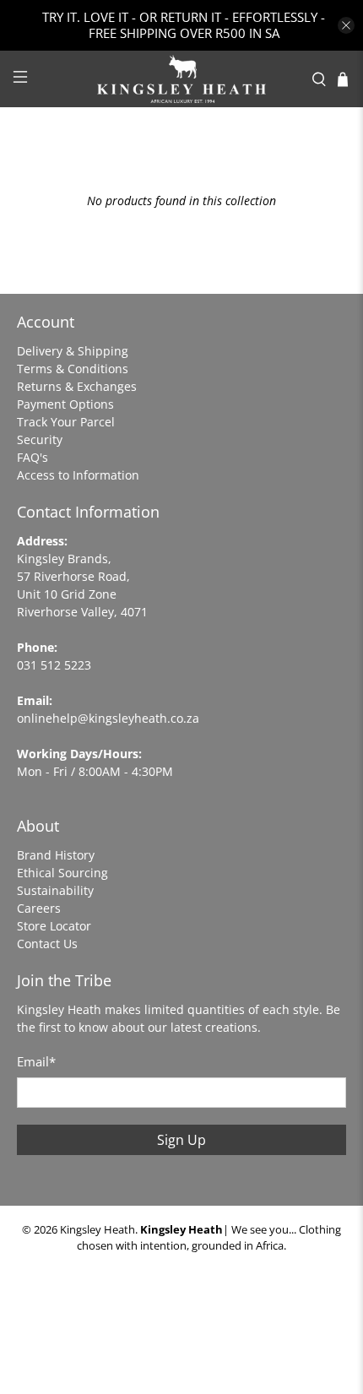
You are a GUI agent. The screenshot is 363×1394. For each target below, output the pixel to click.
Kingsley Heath (97, 1230)
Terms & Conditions (72, 369)
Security (39, 439)
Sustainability (55, 890)
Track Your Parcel (66, 422)
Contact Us (47, 944)
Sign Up (181, 1140)
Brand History (56, 855)
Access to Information (78, 475)
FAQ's (32, 457)
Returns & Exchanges (77, 386)
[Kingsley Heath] (182, 79)
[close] (346, 25)
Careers (39, 908)
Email (36, 1061)
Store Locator (54, 926)
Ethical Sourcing (62, 873)
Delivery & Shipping (72, 351)
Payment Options (65, 404)
